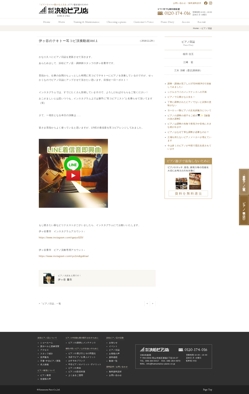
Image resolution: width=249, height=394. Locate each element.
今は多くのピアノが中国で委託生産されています (189, 147)
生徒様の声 (45, 379)
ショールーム (46, 343)
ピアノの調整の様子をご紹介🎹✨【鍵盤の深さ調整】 (189, 117)
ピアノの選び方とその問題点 (82, 353)
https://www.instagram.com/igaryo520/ (61, 237)
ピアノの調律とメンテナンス (82, 343)
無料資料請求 (194, 3)
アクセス (44, 350)
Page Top (207, 389)
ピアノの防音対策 (76, 371)
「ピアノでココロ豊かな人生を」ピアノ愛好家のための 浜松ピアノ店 (63, 9)
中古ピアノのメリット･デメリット (84, 364)
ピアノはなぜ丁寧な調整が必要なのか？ (188, 132)
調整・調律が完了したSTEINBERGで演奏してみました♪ (189, 85)
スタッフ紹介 (46, 353)
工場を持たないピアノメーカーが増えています (189, 139)
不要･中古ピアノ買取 (50, 361)
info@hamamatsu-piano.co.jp (160, 364)
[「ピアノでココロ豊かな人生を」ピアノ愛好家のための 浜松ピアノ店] (154, 349)
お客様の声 (114, 353)
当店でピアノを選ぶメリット (82, 357)
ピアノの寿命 (74, 368)
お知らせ (113, 343)
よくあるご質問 (75, 375)
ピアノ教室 (45, 375)
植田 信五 (188, 54)
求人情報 (44, 364)
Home (196, 28)
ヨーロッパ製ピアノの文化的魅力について (189, 110)
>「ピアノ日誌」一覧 (50, 303)
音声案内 (44, 357)
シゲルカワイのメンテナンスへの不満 (187, 92)
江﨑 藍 (188, 62)
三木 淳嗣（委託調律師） (188, 70)
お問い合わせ (179, 3)
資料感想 (113, 357)
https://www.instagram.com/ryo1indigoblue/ (64, 256)
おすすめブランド (76, 361)
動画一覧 (113, 361)
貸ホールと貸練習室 (49, 346)
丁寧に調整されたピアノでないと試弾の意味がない (189, 104)
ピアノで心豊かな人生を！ (181, 97)
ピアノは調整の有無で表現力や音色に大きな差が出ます (189, 125)
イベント (113, 346)
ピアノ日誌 (206, 28)
